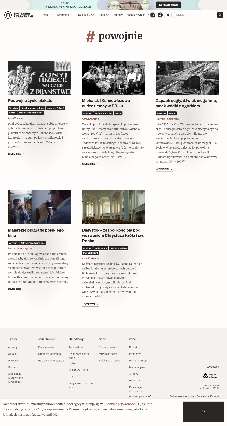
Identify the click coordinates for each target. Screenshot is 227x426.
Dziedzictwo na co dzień (79, 356)
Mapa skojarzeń (138, 367)
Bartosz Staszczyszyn (20, 248)
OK (203, 411)
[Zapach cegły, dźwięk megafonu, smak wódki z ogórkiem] (187, 78)
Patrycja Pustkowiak (167, 119)
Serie (102, 15)
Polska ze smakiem (110, 360)
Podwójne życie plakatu (30, 101)
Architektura (76, 347)
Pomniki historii (108, 347)
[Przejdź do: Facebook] (160, 15)
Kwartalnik (63, 15)
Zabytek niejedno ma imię (81, 385)
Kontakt (133, 347)
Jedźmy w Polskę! (79, 370)
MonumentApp (138, 360)
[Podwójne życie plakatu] (39, 78)
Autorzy (118, 15)
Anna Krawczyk (90, 119)
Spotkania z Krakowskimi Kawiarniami (15, 378)
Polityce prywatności (120, 404)
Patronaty (135, 354)
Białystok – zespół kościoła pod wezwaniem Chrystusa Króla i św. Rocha (113, 235)
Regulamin (135, 380)
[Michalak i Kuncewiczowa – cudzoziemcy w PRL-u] (113, 78)
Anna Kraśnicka (90, 258)
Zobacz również (136, 15)
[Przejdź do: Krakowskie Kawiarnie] (113, 5)
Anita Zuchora (15, 118)
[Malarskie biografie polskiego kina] (39, 207)
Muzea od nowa (108, 354)
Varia (71, 376)
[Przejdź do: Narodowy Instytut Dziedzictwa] (210, 376)
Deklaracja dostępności (136, 389)
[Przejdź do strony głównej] (18, 15)
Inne (132, 339)
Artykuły (12, 347)
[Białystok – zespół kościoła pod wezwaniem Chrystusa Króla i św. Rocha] (113, 207)
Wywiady (13, 360)
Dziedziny (84, 15)
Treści (44, 15)
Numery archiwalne (49, 354)
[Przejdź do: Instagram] (153, 15)
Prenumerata (46, 347)
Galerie (12, 354)
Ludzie (72, 363)
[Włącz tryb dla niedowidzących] (168, 15)
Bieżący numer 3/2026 (51, 360)
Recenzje (13, 367)
